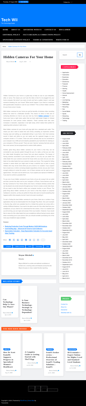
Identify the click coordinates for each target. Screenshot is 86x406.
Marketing (65, 102)
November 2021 (67, 226)
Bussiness (65, 77)
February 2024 (66, 184)
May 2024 (65, 178)
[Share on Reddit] (30, 239)
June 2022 (65, 216)
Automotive (65, 75)
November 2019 (67, 260)
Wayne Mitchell (10, 61)
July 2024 (65, 173)
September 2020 (67, 246)
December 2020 (67, 242)
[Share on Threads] (38, 239)
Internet (64, 95)
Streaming (65, 116)
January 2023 (66, 203)
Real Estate (65, 104)
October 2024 (66, 166)
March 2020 (65, 255)
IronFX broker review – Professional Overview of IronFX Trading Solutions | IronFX (53, 359)
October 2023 (66, 191)
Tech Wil (9, 19)
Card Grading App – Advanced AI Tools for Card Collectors (23, 229)
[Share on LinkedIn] (17, 239)
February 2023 (66, 200)
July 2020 (65, 251)
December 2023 (67, 189)
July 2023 (65, 196)
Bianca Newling (10, 370)
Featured (65, 84)
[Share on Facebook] (9, 239)
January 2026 (66, 150)
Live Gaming (66, 100)
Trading (64, 120)
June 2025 (65, 152)
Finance (64, 86)
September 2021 (67, 230)
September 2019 (67, 264)
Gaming (64, 88)
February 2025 (66, 161)
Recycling (65, 107)
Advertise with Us (32, 30)
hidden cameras (19, 246)
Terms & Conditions (43, 40)
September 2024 (67, 168)
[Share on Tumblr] (34, 239)
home (29, 246)
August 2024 (66, 171)
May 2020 (65, 253)
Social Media (66, 111)
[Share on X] (13, 239)
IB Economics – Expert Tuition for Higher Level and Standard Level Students (75, 357)
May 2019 (65, 274)
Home (5, 30)
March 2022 (65, 221)
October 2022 (66, 207)
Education (65, 79)
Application (65, 72)
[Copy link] (43, 239)
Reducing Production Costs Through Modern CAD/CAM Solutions (26, 226)
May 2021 (65, 237)
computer (8, 246)
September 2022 (67, 210)
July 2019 (65, 269)
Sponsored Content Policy (16, 40)
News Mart (31, 400)
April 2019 (65, 276)
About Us (15, 30)
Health (64, 91)
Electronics (65, 82)
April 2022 (65, 219)
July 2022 (65, 214)
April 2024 (65, 180)
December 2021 (67, 223)
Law (63, 98)
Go (80, 55)
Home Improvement (68, 93)
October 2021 (66, 228)
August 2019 (66, 267)
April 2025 (65, 157)
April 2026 (65, 145)
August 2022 (66, 212)
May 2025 (65, 155)
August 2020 (66, 248)
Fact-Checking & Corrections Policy (42, 35)
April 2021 (65, 239)
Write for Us (62, 40)
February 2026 (66, 148)
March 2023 (65, 198)
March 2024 (65, 182)
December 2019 (67, 258)
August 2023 (66, 194)
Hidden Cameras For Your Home (17, 46)
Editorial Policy (11, 35)
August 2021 (66, 232)
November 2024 (67, 164)
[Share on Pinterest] (26, 239)
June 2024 (65, 175)
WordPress (23, 400)
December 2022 (67, 205)
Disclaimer (64, 30)
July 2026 (65, 141)
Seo (63, 109)
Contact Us (50, 30)
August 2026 (66, 139)
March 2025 (65, 159)
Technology (39, 246)
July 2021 (65, 235)
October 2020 (66, 244)
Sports (64, 114)
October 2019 (66, 262)
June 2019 (65, 271)
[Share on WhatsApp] (22, 239)
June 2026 (65, 143)
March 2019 (65, 278)
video (47, 246)
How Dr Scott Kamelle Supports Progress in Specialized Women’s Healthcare (9, 359)
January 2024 (66, 187)
